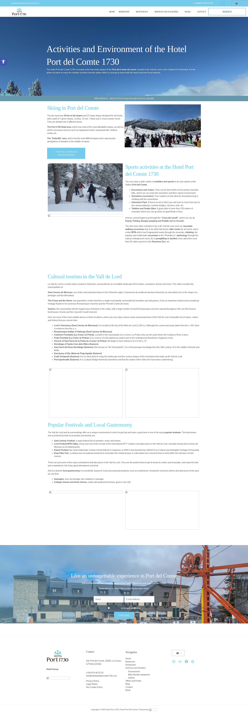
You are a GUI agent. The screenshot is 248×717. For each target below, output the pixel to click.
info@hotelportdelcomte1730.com (101, 676)
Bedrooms (124, 11)
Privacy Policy (92, 681)
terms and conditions (130, 608)
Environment (134, 671)
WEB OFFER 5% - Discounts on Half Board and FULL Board (124, 98)
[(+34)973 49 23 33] (190, 3)
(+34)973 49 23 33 (203, 3)
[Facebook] (186, 661)
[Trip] (180, 661)
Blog (128, 684)
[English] (177, 653)
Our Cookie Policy (94, 687)
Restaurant (142, 11)
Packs (188, 11)
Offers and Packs (133, 681)
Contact (201, 11)
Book (128, 690)
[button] (3, 61)
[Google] (192, 661)
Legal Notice (92, 684)
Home (112, 11)
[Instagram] (173, 661)
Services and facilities (166, 11)
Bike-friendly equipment (139, 675)
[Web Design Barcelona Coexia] (153, 709)
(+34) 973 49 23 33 (94, 673)
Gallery (131, 678)
